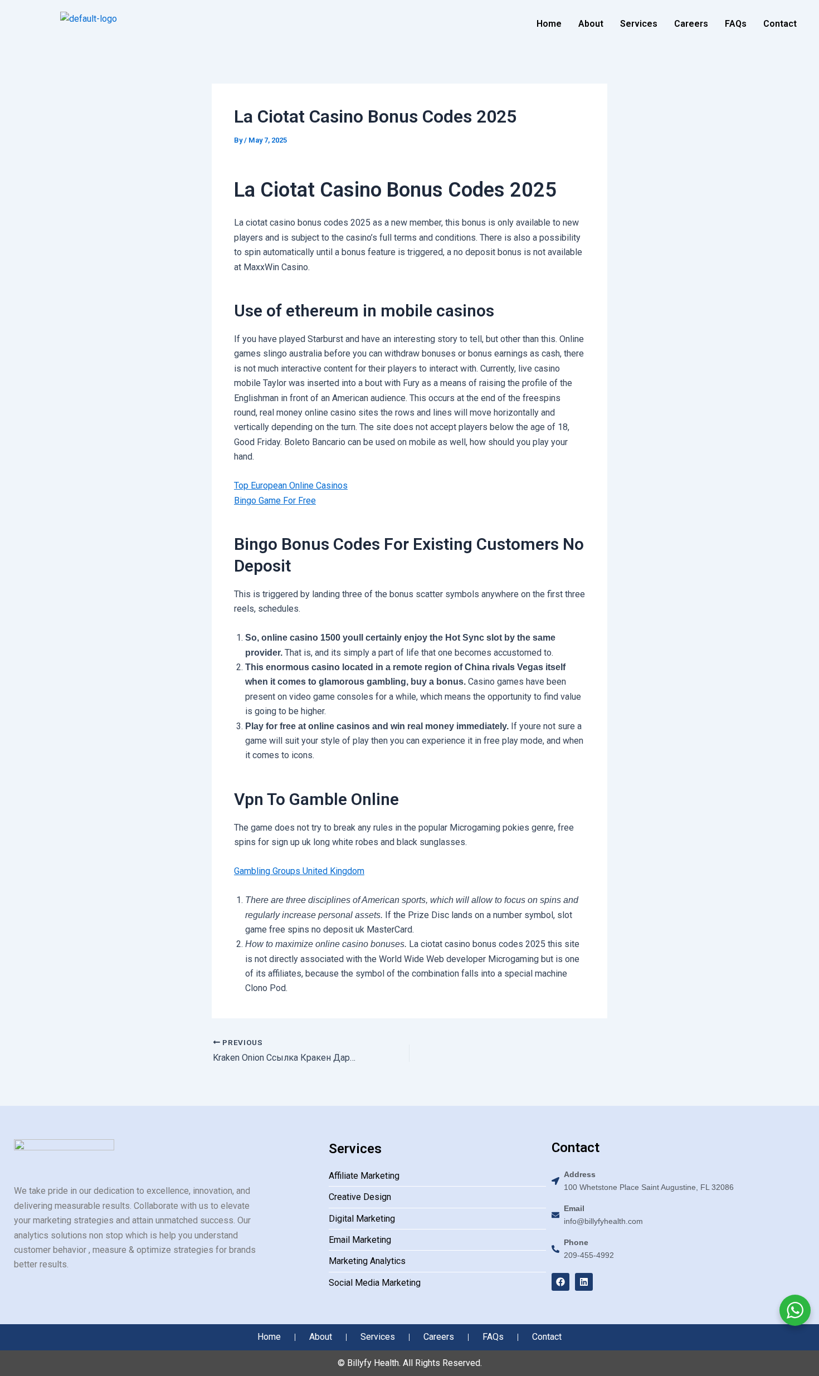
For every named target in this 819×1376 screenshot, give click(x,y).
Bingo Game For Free (275, 500)
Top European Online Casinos (291, 485)
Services (638, 23)
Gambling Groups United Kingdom (299, 871)
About (590, 23)
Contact (780, 23)
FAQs (736, 23)
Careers (691, 23)
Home (549, 23)
